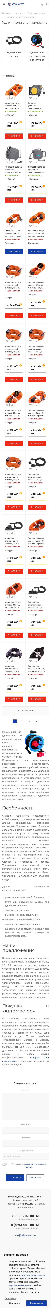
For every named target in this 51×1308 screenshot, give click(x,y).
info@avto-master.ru (25, 1235)
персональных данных (33, 1275)
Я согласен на (29, 1165)
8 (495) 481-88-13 (25, 1227)
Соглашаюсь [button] (36, 1303)
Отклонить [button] (14, 1303)
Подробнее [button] (10, 1298)
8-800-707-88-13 (25, 1218)
